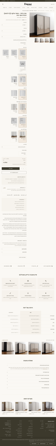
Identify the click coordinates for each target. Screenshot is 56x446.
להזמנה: (14, 172)
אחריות (21, 426)
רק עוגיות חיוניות (43, 443)
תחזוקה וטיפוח (20, 431)
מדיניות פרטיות (19, 437)
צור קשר (5, 7)
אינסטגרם (6, 434)
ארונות (45, 7)
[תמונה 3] (42, 40)
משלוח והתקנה (19, 433)
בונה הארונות (31, 426)
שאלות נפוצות (20, 424)
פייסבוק (10, 434)
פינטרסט (9, 435)
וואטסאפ (9, 426)
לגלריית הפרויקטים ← (5, 340)
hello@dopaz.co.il (8, 424)
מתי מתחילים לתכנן (19, 430)
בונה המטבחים (30, 428)
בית (53, 10)
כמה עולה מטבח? (30, 430)
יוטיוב (6, 435)
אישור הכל (51, 443)
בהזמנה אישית (17, 7)
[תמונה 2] (47, 40)
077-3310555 (4, 0)
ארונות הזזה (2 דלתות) (41, 10)
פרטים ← (4, 187)
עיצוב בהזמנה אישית (30, 433)
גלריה (23, 7)
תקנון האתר (20, 435)
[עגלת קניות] (3, 4)
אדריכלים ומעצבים (12, 0)
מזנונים (40, 7)
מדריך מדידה (20, 428)
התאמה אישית (34, 443)
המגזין (10, 7)
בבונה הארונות (45, 368)
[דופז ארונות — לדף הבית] (28, 4)
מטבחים (51, 7)
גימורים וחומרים (30, 431)
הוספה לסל (10, 168)
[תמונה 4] (37, 40)
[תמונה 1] (52, 40)
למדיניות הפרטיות (31, 440)
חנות (28, 7)
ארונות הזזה (47, 10)
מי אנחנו (8, 0)
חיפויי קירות (34, 7)
